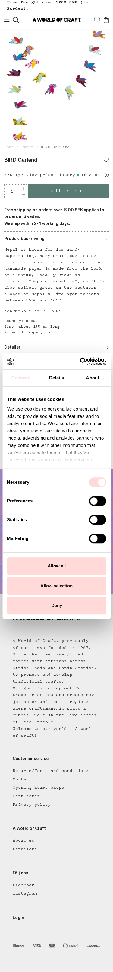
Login (18, 918)
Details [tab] (56, 377)
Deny (56, 605)
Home (9, 147)
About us (23, 840)
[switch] (97, 501)
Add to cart (68, 191)
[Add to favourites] (106, 160)
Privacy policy (32, 804)
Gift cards (26, 796)
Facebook (23, 885)
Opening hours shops (38, 787)
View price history (50, 175)
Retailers (25, 849)
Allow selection (56, 585)
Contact (22, 779)
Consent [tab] (20, 377)
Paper (27, 147)
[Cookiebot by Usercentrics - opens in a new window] (80, 361)
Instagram (25, 893)
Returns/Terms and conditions (51, 771)
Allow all (57, 565)
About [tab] (92, 377)
